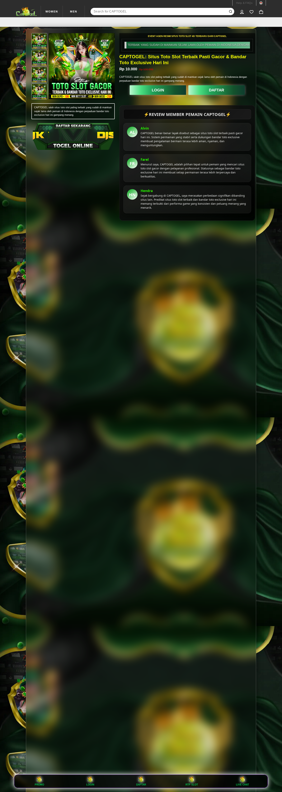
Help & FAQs (244, 2)
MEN (73, 11)
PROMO (39, 784)
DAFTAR (216, 90)
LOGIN (158, 90)
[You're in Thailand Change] (261, 3)
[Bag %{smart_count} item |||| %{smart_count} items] (261, 11)
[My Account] (242, 11)
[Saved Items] (251, 11)
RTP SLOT (192, 784)
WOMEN (51, 11)
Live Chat (242, 784)
